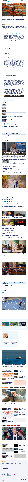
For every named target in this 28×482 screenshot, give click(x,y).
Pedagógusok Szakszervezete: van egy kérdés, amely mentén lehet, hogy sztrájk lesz (13, 253)
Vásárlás (14, 387)
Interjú (11, 464)
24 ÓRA (8, 123)
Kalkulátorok (22, 387)
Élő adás (6, 340)
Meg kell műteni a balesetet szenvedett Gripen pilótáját (10, 166)
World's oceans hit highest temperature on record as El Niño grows (20, 456)
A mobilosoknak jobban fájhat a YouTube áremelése (9, 195)
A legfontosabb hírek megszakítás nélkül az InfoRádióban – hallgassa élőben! (18, 226)
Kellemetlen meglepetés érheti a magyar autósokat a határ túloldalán (11, 197)
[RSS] (21, 480)
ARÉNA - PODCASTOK (5, 0)
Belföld (3, 463)
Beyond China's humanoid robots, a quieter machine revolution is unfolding (7, 449)
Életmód (8, 98)
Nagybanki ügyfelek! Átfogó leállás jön (7, 285)
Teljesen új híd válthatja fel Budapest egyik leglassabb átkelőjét (11, 235)
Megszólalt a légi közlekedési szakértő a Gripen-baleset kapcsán (12, 169)
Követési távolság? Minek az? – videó (7, 199)
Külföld (3, 464)
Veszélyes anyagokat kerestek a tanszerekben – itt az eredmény (18, 217)
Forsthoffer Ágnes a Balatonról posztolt (7, 255)
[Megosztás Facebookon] (2, 24)
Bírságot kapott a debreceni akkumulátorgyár (8, 230)
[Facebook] (23, 480)
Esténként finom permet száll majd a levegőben (7, 226)
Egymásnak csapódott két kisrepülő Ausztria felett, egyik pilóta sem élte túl (12, 237)
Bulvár (15, 463)
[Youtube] (25, 480)
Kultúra (7, 464)
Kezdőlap (5, 98)
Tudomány (7, 463)
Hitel (10, 387)
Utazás (18, 387)
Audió (19, 464)
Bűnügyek (16, 464)
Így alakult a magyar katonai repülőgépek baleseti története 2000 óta (12, 172)
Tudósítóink (12, 463)
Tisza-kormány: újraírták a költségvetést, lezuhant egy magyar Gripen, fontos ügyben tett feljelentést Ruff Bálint (20, 382)
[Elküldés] (4, 24)
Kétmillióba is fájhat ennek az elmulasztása (8, 228)
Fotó (23, 463)
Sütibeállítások (3, 480)
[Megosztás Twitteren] (3, 24)
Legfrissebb (20, 463)
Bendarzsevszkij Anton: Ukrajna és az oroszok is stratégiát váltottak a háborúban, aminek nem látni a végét (7, 218)
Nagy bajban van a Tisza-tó (8, 201)
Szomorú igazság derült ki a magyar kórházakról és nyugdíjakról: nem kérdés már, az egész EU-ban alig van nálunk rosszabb (8, 413)
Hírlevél (24, 464)
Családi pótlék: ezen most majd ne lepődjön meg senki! (9, 317)
